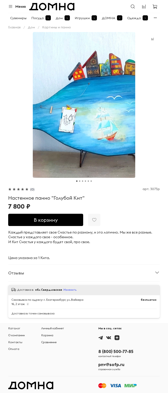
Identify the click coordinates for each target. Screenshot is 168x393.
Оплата (13, 349)
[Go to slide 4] (85, 181)
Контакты (15, 342)
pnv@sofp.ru (111, 364)
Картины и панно (56, 27)
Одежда (134, 18)
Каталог (14, 328)
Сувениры (18, 18)
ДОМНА (108, 18)
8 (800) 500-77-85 (115, 351)
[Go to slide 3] (82, 181)
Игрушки (82, 18)
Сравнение (49, 342)
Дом (59, 18)
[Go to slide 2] (79, 181)
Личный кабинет (52, 328)
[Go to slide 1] (76, 181)
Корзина (47, 335)
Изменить (70, 290)
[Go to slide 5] (88, 181)
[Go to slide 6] (91, 181)
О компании (16, 335)
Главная (14, 27)
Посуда (37, 18)
